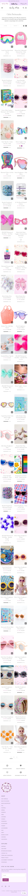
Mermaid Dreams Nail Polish (7, 267)
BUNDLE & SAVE (4, 834)
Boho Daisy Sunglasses (7, 717)
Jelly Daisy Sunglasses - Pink (7, 446)
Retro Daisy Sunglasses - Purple (20, 598)
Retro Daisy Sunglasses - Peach (20, 568)
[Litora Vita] (23, 3)
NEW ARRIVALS (4, 799)
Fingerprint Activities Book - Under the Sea (21, 476)
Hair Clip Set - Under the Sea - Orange (7, 747)
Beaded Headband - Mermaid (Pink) (7, 81)
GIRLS (2, 814)
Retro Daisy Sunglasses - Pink (20, 747)
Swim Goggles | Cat (21, 142)
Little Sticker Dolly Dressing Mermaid (21, 416)
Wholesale (4, 862)
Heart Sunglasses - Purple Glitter (21, 326)
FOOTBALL (3, 808)
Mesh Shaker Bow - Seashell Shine (7, 297)
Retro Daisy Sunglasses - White (20, 536)
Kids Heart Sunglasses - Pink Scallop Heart (7, 657)
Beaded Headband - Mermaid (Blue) (7, 203)
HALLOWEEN (4, 839)
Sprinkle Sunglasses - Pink (20, 111)
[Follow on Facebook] (2, 886)
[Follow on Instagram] (5, 886)
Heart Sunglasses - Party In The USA (20, 506)
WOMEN (3, 819)
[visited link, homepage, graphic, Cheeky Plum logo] (5, 3)
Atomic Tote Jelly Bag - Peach (7, 326)
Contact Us (4, 853)
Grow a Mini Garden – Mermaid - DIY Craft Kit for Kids (7, 112)
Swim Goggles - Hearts (21, 386)
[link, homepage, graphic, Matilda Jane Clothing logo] (14, 3)
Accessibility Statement (7, 860)
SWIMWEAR (3, 821)
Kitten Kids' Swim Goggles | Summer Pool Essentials (21, 234)
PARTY (2, 832)
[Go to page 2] (16, 757)
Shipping (3, 846)
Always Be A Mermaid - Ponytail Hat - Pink (21, 51)
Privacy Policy (4, 857)
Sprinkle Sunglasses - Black (20, 687)
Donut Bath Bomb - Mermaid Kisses (7, 568)
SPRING (3, 810)
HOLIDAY (3, 825)
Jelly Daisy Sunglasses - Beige (21, 657)
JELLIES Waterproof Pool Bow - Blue (7, 386)
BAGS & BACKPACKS (5, 803)
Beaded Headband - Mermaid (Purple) (7, 506)
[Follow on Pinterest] (9, 886)
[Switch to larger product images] (23, 25)
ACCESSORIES (4, 828)
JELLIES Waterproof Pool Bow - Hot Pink (7, 233)
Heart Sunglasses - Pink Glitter (21, 173)
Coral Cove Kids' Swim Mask (7, 51)
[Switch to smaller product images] (26, 25)
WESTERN (3, 837)
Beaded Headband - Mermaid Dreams (21, 717)
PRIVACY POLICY (17, 890)
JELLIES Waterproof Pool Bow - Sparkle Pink (21, 356)
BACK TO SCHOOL (5, 801)
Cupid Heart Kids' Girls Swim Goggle (7, 416)
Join (5, 879)
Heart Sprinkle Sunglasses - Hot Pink (21, 267)
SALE (2, 830)
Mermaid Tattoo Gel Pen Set (7, 173)
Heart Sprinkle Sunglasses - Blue (7, 476)
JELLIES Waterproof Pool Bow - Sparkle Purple (7, 537)
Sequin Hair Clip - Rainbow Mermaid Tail (21, 446)
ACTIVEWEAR (4, 823)
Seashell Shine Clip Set (7, 356)
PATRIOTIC (3, 812)
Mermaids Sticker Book (7, 627)
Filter (5, 25)
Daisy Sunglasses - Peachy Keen (21, 627)
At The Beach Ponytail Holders (21, 203)
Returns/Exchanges (6, 851)
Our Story (3, 848)
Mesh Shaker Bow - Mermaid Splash (21, 297)
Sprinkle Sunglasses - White (7, 687)
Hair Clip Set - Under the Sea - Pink (7, 142)
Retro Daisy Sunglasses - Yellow (7, 598)
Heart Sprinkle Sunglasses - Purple (21, 81)
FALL (2, 805)
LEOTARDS (3, 816)
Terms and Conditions (7, 855)
